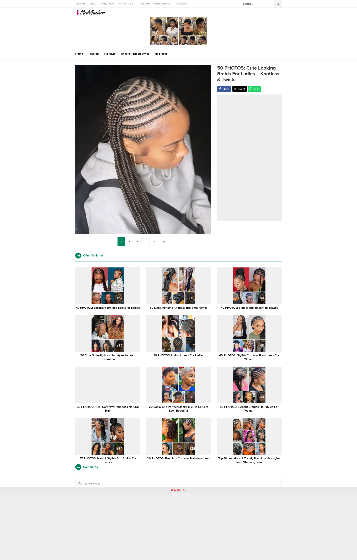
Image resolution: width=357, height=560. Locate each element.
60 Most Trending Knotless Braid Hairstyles (179, 308)
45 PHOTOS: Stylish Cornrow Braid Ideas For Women (249, 357)
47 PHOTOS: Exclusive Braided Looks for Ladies (108, 308)
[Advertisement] (249, 158)
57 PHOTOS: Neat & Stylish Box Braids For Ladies (107, 460)
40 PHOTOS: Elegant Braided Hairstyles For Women (249, 409)
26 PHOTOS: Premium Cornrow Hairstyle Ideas (178, 458)
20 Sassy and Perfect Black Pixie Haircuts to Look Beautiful (178, 409)
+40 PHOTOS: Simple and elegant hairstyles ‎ (249, 308)
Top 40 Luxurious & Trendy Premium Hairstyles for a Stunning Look (249, 460)
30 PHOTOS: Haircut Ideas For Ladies (178, 355)
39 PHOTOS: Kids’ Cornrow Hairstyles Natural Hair (108, 409)
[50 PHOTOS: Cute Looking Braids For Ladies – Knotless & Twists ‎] (143, 232)
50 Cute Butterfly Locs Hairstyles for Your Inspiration (108, 357)
